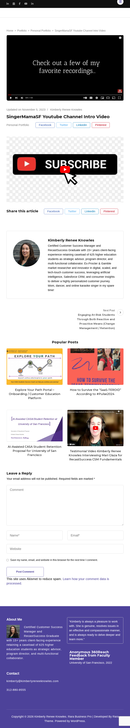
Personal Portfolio (17, 125)
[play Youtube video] (65, 169)
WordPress (78, 721)
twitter (64, 125)
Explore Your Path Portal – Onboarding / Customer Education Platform (34, 394)
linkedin (81, 125)
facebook (45, 125)
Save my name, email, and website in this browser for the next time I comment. (54, 560)
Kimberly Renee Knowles (50, 716)
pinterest (100, 125)
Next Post (96, 319)
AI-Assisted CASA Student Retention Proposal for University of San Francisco (35, 451)
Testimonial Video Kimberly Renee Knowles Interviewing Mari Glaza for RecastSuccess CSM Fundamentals (95, 455)
